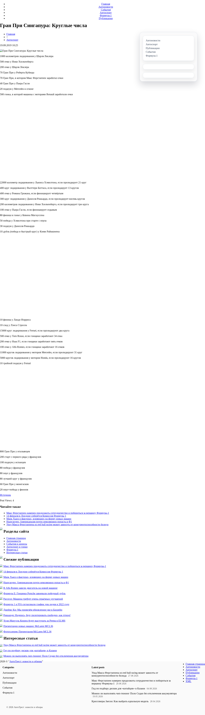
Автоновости (105, 6)
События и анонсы (16, 544)
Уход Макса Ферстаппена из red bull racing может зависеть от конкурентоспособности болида (57, 524)
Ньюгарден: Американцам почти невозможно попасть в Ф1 (39, 521)
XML (188, 681)
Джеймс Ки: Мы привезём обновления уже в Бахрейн (32, 609)
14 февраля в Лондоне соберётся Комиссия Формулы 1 (36, 515)
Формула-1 (106, 15)
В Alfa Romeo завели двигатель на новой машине (30, 588)
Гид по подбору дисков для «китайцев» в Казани (30, 650)
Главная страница (16, 538)
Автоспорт (106, 12)
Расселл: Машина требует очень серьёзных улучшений (33, 599)
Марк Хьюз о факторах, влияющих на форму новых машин (38, 518)
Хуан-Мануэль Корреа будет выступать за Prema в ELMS (34, 620)
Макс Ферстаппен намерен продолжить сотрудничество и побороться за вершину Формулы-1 (57, 513)
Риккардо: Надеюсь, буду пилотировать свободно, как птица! (36, 615)
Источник (5, 495)
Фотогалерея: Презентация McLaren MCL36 (27, 631)
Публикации (106, 18)
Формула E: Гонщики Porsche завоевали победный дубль (34, 593)
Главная (105, 4)
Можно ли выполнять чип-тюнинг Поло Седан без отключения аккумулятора (45, 656)
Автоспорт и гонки (17, 546)
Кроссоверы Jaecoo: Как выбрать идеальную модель (120, 701)
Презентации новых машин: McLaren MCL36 (28, 626)
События (106, 9)
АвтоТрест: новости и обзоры (25, 661)
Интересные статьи (17, 552)
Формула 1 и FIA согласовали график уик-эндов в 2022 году (36, 604)
